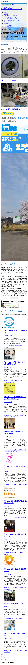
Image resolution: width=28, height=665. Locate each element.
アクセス (6, 22)
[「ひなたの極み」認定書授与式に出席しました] (9, 531)
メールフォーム (5, 656)
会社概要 (6, 14)
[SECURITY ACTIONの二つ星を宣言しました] (9, 327)
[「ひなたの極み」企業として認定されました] (9, 566)
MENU (5, 4)
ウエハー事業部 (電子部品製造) (10, 109)
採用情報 (6, 23)
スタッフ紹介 (10, 25)
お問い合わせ (7, 26)
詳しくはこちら (14, 298)
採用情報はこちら (13, 41)
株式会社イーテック (11, 8)
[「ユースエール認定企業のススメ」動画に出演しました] (9, 359)
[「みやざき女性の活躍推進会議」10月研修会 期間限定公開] (9, 393)
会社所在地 (4, 657)
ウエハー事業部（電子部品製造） (13, 20)
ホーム (5, 12)
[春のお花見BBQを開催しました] (9, 600)
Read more (15, 618)
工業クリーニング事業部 (10, 15)
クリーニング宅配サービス (14, 17)
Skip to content (4, 1)
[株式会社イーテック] (16, 4)
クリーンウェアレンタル (13, 18)
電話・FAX (4, 654)
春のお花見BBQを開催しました (14, 603)
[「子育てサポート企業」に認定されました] (9, 463)
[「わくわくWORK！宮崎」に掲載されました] (9, 630)
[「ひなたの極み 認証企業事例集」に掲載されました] (9, 498)
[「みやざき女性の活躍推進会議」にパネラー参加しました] (9, 428)
